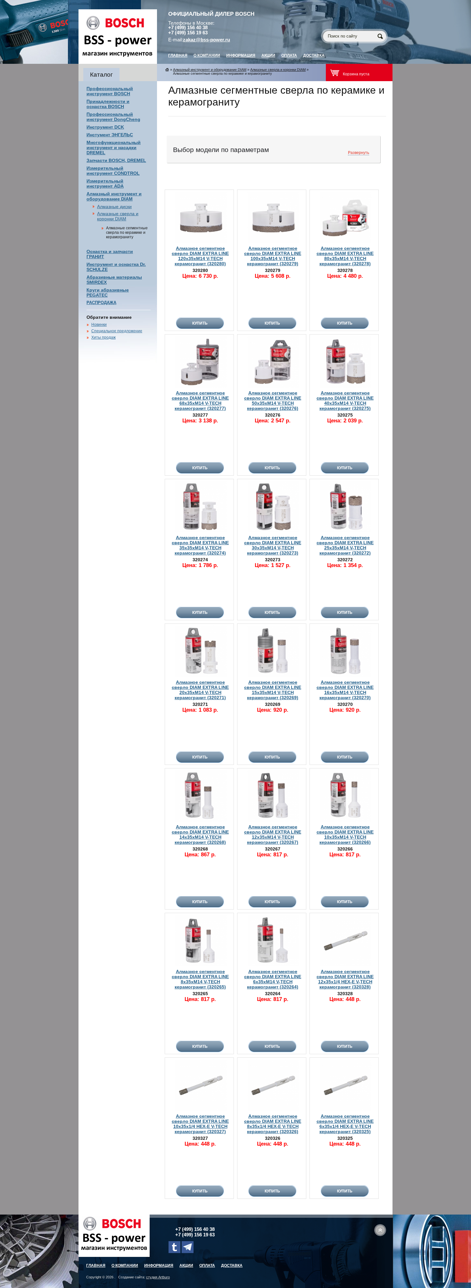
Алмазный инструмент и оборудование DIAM (114, 196)
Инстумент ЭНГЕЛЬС (110, 134)
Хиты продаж (103, 337)
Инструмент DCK (105, 127)
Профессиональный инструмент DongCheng (113, 117)
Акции (268, 55)
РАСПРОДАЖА (101, 302)
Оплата (289, 55)
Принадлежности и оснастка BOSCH (108, 104)
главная (177, 55)
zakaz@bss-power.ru (206, 39)
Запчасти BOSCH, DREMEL (116, 160)
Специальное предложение (116, 331)
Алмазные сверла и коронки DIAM (117, 216)
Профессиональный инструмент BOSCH (110, 91)
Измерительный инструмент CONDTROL (113, 170)
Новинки (99, 324)
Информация (240, 55)
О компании (207, 55)
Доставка (314, 55)
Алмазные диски (114, 206)
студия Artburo (158, 1277)
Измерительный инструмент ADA (105, 183)
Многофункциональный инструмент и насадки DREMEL (114, 147)
